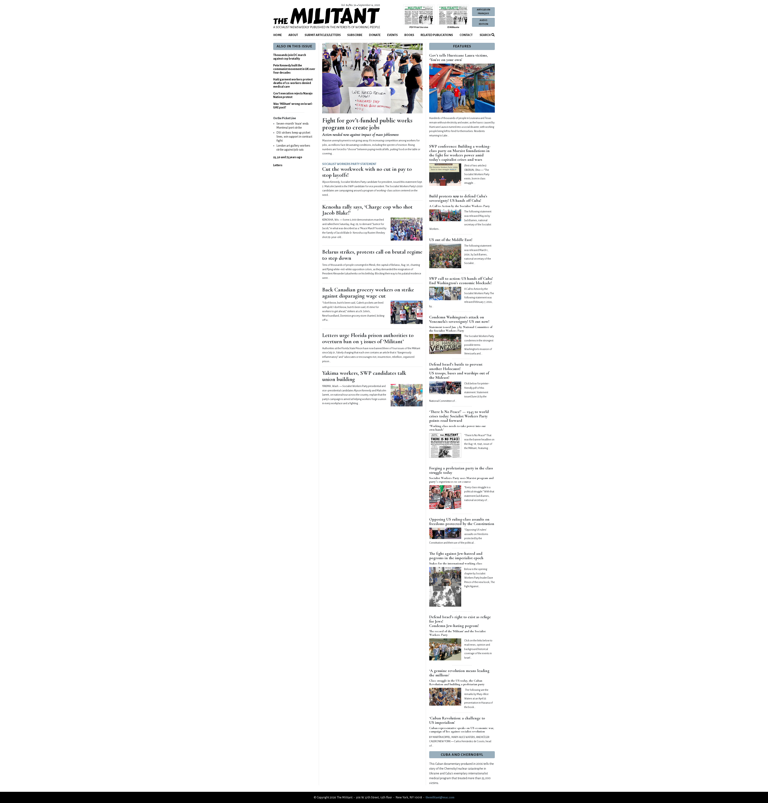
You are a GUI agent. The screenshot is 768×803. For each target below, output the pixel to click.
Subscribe (354, 35)
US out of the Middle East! (450, 239)
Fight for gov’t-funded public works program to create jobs (367, 123)
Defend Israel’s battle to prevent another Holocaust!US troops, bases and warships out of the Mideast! (459, 371)
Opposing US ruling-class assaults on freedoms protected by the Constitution (461, 521)
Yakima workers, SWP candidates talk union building (364, 376)
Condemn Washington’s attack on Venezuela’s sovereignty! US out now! (459, 319)
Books (409, 35)
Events (392, 35)
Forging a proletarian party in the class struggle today (461, 470)
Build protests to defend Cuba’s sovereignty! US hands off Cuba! (458, 198)
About (293, 35)
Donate (375, 35)
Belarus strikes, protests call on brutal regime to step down (372, 254)
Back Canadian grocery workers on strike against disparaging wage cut (368, 292)
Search (485, 35)
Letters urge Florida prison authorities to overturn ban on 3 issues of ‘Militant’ (368, 338)
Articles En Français (483, 11)
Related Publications (437, 35)
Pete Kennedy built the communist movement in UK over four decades (294, 69)
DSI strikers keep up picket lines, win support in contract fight (294, 136)
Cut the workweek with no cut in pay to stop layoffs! (367, 172)
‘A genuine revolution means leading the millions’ (459, 673)
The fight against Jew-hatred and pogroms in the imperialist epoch (456, 555)
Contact (466, 35)
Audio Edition (483, 22)
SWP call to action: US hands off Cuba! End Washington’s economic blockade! (461, 280)
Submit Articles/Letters (323, 35)
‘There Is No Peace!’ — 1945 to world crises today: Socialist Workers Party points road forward (459, 416)
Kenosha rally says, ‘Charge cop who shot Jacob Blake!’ (367, 209)
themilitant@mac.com (440, 797)
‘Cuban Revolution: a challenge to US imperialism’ (457, 720)
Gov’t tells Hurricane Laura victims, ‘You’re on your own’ (458, 57)
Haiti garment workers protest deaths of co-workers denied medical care (293, 83)
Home (277, 35)
